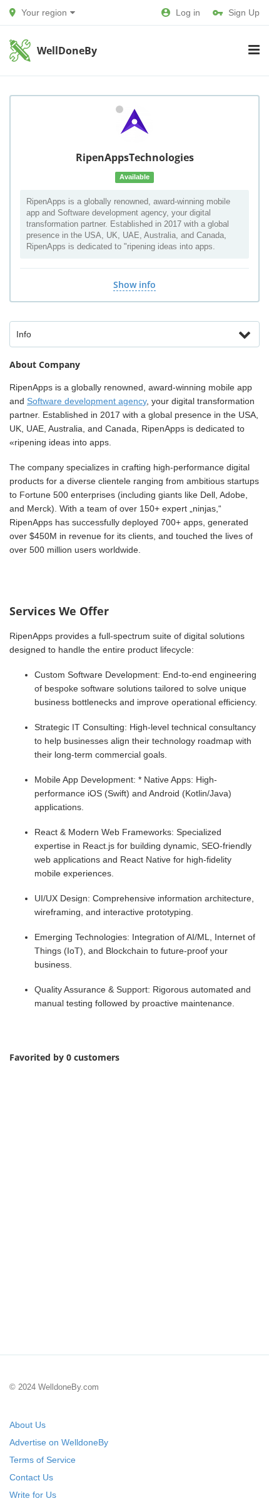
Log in (188, 12)
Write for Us (32, 1495)
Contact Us (31, 1477)
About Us (27, 1425)
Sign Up (244, 12)
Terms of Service (42, 1460)
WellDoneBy (67, 50)
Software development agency (86, 401)
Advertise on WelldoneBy (58, 1442)
